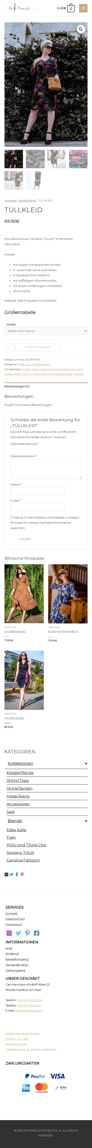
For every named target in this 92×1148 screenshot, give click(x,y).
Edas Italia (16, 830)
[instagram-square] (7, 874)
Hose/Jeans (18, 796)
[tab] (46, 386)
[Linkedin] (27, 933)
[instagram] (9, 933)
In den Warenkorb (38, 347)
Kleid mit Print (24, 374)
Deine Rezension (23, 456)
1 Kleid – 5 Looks (17, 1038)
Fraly (11, 837)
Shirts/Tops (18, 780)
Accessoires (18, 804)
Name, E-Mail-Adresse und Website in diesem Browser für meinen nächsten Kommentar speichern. (44, 523)
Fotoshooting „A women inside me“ (31, 1049)
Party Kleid (40, 374)
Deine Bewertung (24, 444)
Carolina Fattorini (23, 860)
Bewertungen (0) (16, 386)
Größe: (11, 324)
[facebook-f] (17, 874)
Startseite (10, 200)
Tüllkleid (78, 374)
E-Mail (15, 500)
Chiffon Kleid (30, 369)
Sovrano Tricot (20, 852)
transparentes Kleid (60, 374)
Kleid (73, 369)
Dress (42, 369)
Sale (11, 812)
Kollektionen (20, 763)
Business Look (16, 1044)
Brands (15, 820)
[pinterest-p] (22, 874)
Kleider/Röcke (20, 772)
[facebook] (36, 933)
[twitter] (12, 874)
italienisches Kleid (58, 369)
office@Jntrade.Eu (28, 1010)
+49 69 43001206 (30, 1000)
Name (15, 484)
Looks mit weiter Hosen (23, 1033)
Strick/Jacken (20, 788)
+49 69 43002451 (29, 1005)
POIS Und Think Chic (27, 845)
